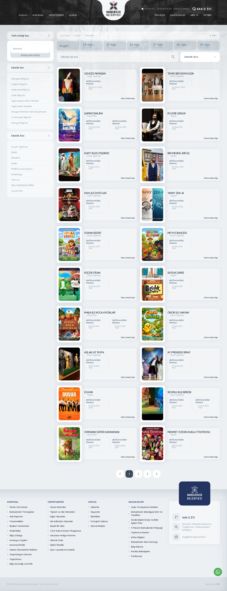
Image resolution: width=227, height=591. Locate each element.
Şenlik (14, 152)
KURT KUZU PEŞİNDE (96, 153)
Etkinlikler (95, 516)
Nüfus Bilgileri (138, 537)
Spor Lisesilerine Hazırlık (62, 549)
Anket (14, 163)
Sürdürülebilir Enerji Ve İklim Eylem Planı (144, 521)
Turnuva (15, 179)
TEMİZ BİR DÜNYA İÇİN (181, 73)
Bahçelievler (177, 15)
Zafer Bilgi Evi (18, 95)
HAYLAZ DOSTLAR (95, 193)
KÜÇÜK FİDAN (92, 272)
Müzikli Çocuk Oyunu (21, 168)
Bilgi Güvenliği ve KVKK (21, 563)
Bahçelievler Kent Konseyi (144, 542)
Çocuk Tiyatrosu (19, 146)
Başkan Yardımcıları (19, 526)
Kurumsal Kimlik (17, 545)
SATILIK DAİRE (176, 272)
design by (213, 584)
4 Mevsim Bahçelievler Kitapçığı (147, 527)
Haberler (95, 507)
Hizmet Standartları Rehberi (23, 549)
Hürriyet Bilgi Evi (19, 122)
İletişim (207, 15)
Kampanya (16, 174)
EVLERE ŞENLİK (177, 113)
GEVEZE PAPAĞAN (95, 73)
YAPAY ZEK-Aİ (176, 193)
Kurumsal (38, 15)
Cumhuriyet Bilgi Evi (21, 117)
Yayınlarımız (15, 559)
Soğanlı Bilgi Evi (19, 84)
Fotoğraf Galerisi (99, 521)
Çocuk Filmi (17, 191)
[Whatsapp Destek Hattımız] (218, 572)
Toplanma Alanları (140, 532)
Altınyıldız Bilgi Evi (20, 78)
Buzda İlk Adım (57, 526)
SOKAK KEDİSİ (92, 233)
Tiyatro (173, 116)
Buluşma (15, 157)
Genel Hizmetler (58, 507)
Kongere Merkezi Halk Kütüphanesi (29, 111)
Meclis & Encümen (19, 507)
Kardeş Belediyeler (140, 551)
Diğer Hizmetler (57, 516)
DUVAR (88, 392)
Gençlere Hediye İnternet (62, 535)
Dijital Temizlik (57, 545)
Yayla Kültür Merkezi (21, 106)
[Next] (156, 474)
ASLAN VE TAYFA (94, 352)
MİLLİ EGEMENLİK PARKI (22, 185)
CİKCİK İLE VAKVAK (178, 312)
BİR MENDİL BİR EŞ (179, 153)
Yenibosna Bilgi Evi (20, 89)
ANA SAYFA (149, 9)
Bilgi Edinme (137, 546)
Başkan (23, 15)
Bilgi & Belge (16, 535)
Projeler (160, 15)
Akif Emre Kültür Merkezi (93, 82)
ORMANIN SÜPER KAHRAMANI (101, 432)
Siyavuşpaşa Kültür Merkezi (25, 100)
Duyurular (95, 512)
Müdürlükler (15, 530)
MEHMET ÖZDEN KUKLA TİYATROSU (189, 432)
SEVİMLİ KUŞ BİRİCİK (179, 392)
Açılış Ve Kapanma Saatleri (144, 507)
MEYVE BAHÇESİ (177, 233)
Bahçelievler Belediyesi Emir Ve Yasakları (147, 513)
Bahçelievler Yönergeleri (22, 512)
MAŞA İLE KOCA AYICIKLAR (99, 312)
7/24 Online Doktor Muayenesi (65, 530)
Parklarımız (136, 556)
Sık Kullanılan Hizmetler (61, 521)
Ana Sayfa (65, 36)
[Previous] (120, 474)
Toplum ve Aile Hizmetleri (62, 512)
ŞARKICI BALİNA (93, 113)
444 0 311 (203, 9)
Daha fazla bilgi (128, 98)
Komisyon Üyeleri (18, 540)
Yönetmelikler (16, 521)
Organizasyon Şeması (21, 554)
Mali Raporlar (16, 516)
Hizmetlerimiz (56, 15)
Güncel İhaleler (98, 526)
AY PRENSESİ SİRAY (179, 352)
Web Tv (194, 15)
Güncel (73, 15)
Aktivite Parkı (56, 540)
